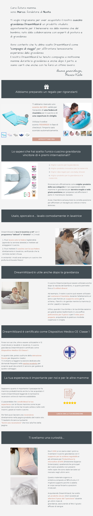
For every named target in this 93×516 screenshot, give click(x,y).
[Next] (27, 116)
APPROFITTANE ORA (46, 139)
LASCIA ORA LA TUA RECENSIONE (70, 414)
